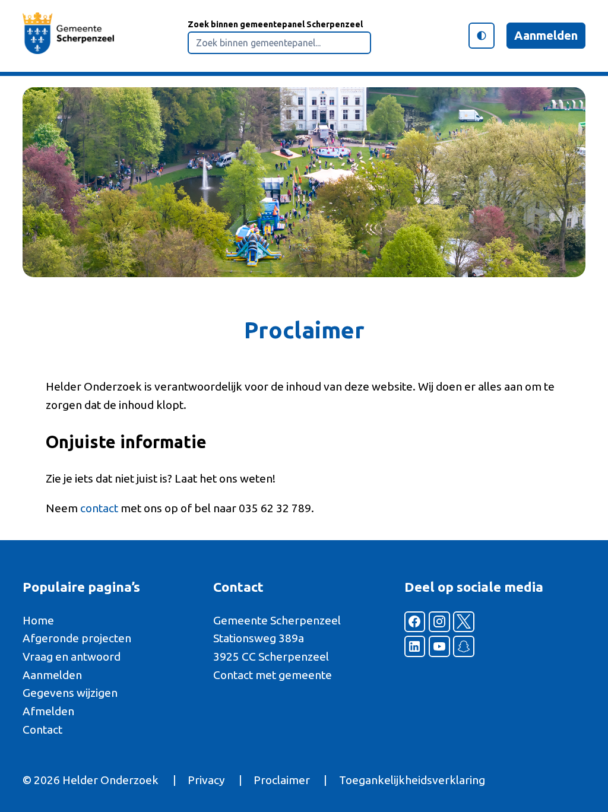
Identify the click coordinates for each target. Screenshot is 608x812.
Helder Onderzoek (110, 779)
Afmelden (48, 711)
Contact (42, 729)
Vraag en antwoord (72, 656)
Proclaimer (282, 779)
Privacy (206, 779)
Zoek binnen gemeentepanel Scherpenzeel (275, 24)
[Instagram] (439, 622)
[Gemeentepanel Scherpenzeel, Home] (68, 35)
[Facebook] (415, 622)
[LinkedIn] (415, 646)
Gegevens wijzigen (70, 692)
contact (99, 508)
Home (38, 620)
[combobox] (279, 42)
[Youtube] (439, 646)
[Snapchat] (463, 646)
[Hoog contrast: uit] (481, 36)
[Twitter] (463, 622)
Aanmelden (546, 35)
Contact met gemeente (272, 674)
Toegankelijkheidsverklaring (412, 779)
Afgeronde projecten (77, 638)
